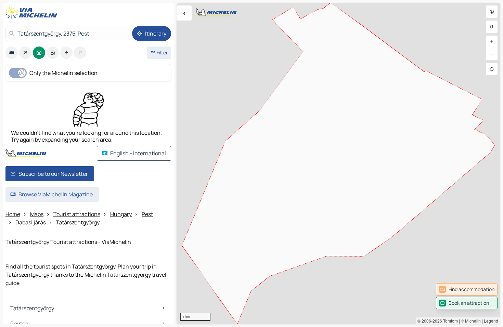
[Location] (492, 69)
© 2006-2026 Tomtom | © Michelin (449, 321)
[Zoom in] (492, 42)
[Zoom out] (492, 54)
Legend (491, 321)
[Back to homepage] (32, 13)
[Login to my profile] (492, 11)
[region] (338, 163)
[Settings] (492, 27)
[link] (467, 289)
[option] (11, 53)
